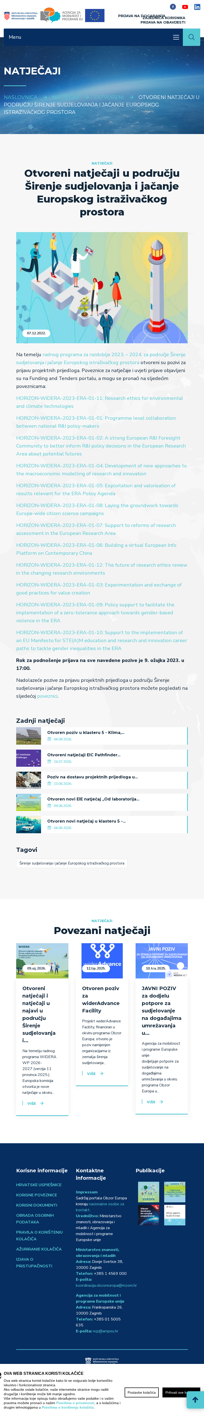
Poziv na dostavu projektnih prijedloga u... (92, 777)
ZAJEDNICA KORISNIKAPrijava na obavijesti (163, 20)
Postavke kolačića (142, 1392)
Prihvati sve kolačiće (181, 1392)
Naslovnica (20, 97)
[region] (102, 1392)
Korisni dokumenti (36, 1205)
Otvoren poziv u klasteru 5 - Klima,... (85, 732)
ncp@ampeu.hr (105, 1331)
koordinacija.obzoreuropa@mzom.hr (106, 1285)
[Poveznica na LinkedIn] (197, 7)
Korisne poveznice (36, 1195)
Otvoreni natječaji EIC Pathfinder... (83, 755)
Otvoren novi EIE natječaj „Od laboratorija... (93, 799)
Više (31, 1103)
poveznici (47, 696)
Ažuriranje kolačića (39, 1249)
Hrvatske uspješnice (38, 1185)
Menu (15, 37)
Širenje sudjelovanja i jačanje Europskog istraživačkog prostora (71, 863)
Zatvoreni (109, 97)
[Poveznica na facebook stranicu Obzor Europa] (173, 7)
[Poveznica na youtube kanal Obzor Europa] (185, 7)
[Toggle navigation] (176, 37)
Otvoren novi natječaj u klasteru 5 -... (86, 821)
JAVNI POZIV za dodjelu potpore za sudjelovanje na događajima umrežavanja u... (162, 1010)
